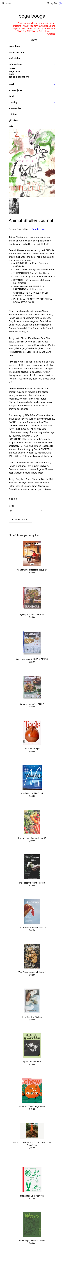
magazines (14, 71)
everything (14, 45)
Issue (11, 505)
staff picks (14, 58)
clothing (32, 102)
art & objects (15, 90)
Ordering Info (38, 229)
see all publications (19, 76)
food (11, 96)
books (12, 68)
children (13, 114)
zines (11, 73)
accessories (15, 108)
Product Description (18, 229)
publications (32, 64)
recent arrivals (16, 52)
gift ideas (14, 120)
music (32, 84)
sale (11, 126)
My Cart (56, 3)
